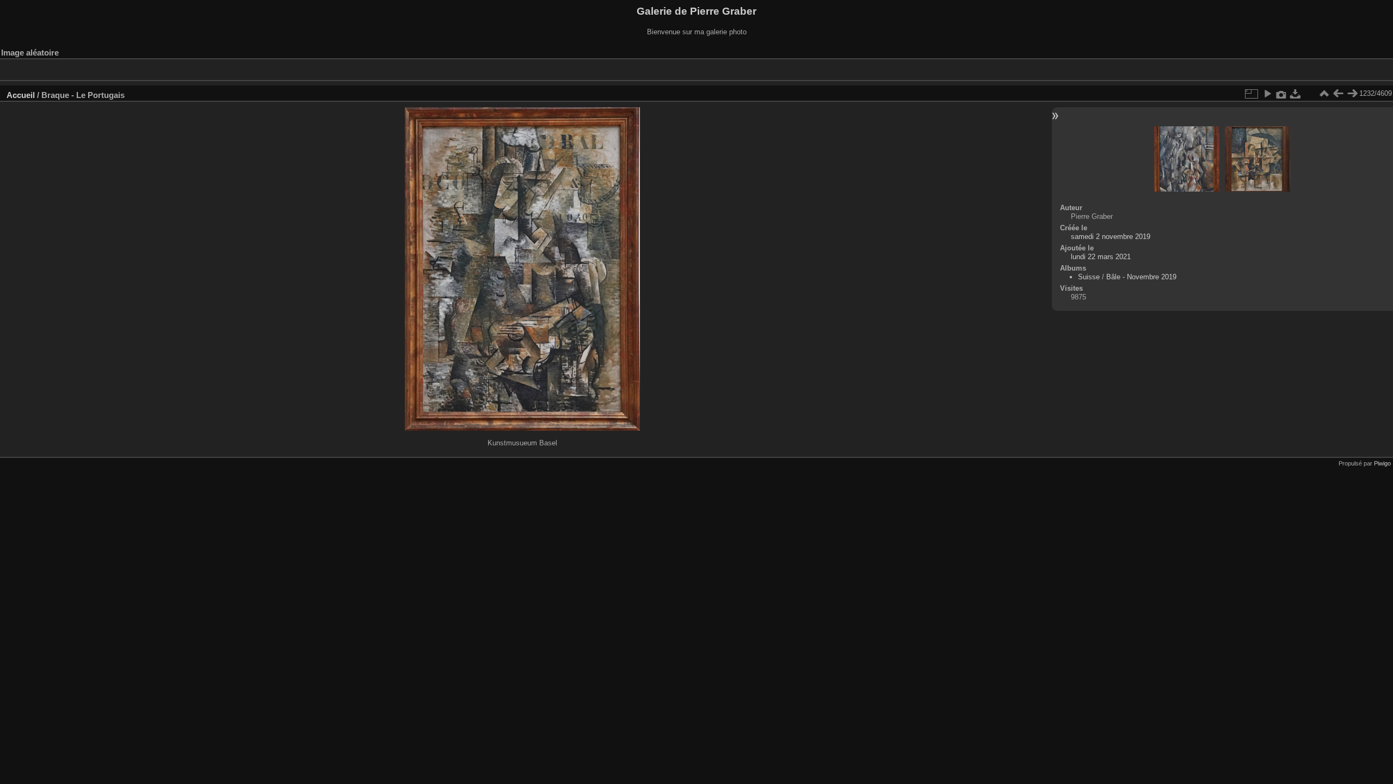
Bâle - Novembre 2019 (1141, 277)
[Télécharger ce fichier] (1296, 94)
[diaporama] (1267, 94)
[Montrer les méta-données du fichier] (1281, 94)
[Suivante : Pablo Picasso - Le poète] (1352, 94)
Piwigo (1382, 463)
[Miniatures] (1324, 94)
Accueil (21, 95)
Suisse (1089, 277)
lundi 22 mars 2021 (1101, 257)
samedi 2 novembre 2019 (1110, 236)
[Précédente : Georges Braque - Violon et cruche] (1338, 94)
